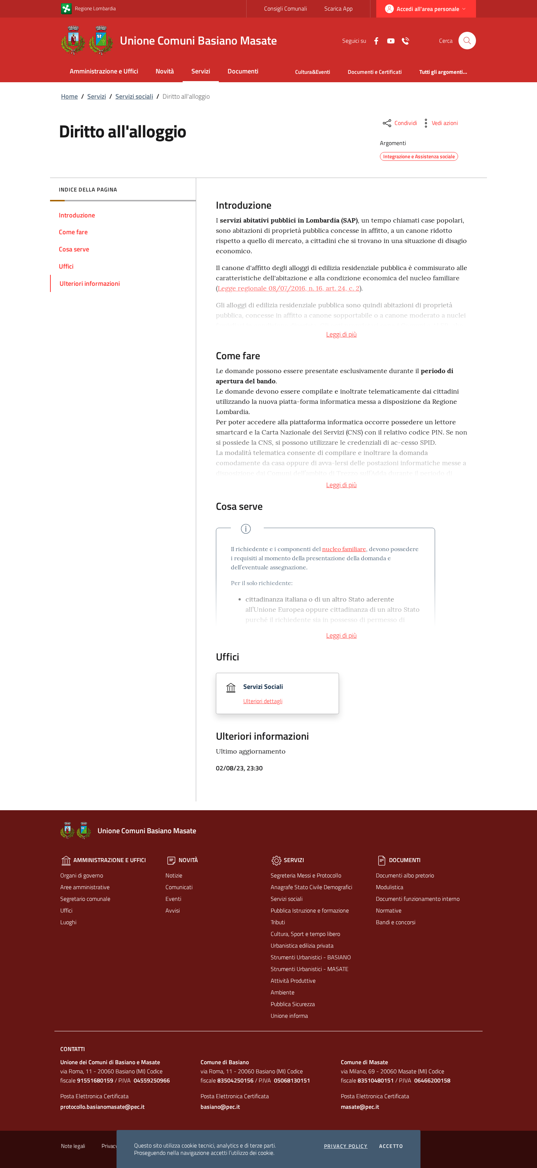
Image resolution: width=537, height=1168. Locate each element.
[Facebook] (373, 40)
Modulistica (389, 887)
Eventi (173, 898)
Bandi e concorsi (395, 922)
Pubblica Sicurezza (293, 1004)
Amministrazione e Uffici (104, 71)
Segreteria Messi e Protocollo (306, 875)
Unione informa (289, 1015)
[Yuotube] (388, 40)
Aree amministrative (85, 887)
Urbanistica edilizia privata (302, 945)
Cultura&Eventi (312, 72)
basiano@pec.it (220, 1106)
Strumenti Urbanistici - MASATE (310, 968)
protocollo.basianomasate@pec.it (102, 1106)
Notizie (173, 875)
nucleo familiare (344, 549)
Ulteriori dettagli (262, 701)
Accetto (391, 1146)
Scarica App (338, 8)
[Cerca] (467, 40)
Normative (388, 910)
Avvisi (172, 910)
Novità (165, 71)
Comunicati (179, 887)
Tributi (278, 922)
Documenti (243, 71)
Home (69, 96)
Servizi (200, 71)
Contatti (72, 1048)
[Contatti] (402, 40)
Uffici (66, 910)
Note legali (73, 1146)
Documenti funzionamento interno (418, 898)
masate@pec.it (360, 1106)
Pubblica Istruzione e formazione (310, 910)
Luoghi (68, 922)
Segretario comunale (85, 898)
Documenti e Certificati (375, 72)
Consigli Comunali (285, 8)
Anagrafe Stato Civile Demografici (311, 887)
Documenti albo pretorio (405, 875)
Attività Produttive (293, 980)
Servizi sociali (134, 96)
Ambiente (282, 992)
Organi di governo (81, 875)
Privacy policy (346, 1146)
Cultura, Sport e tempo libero (305, 933)
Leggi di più (341, 334)
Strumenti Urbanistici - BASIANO (311, 957)
